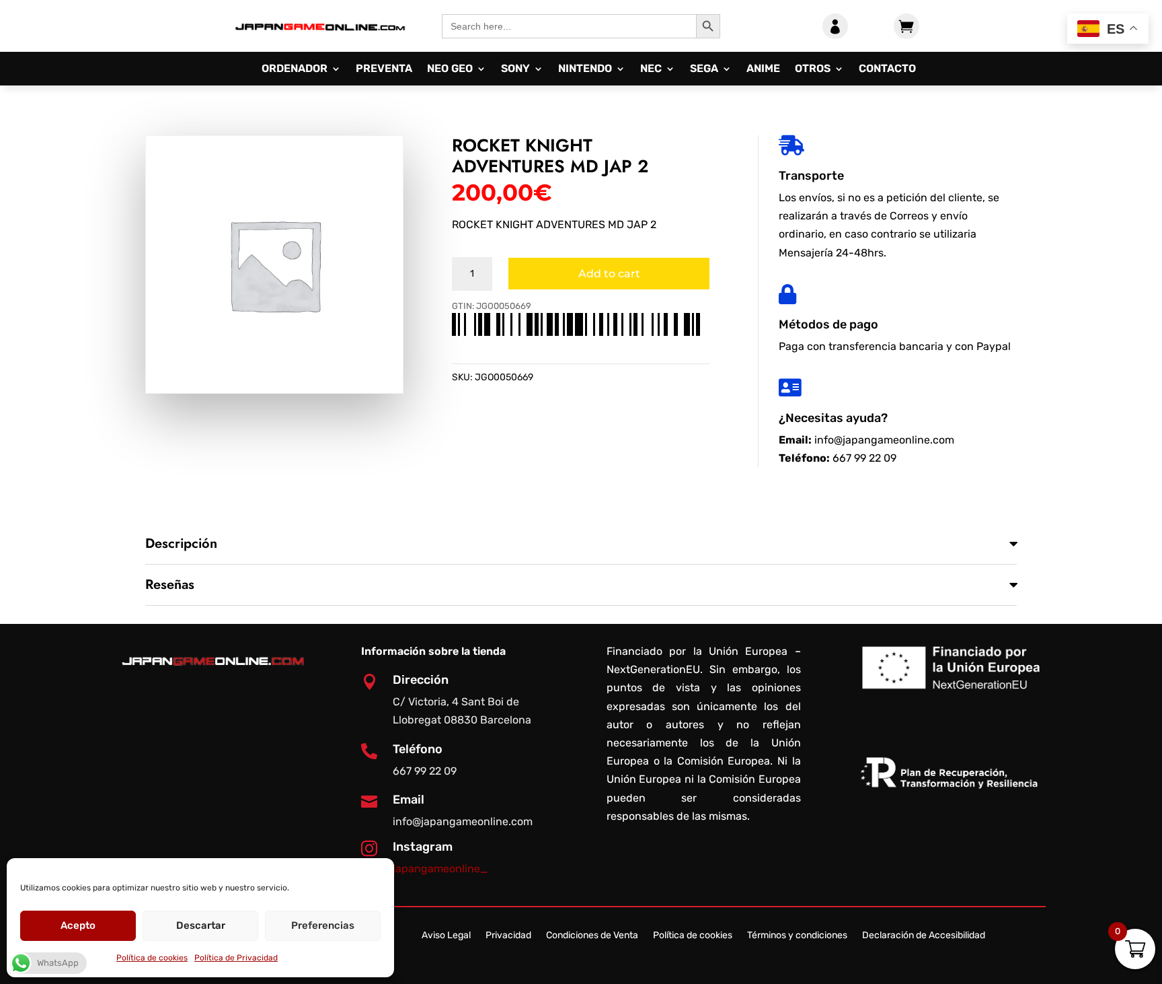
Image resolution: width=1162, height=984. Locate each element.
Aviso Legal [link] (446, 936)
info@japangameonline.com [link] (884, 439)
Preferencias (322, 925)
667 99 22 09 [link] (864, 458)
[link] (320, 40)
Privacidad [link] (508, 936)
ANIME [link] (763, 69)
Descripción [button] (181, 544)
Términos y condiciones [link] (797, 936)
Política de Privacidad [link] (236, 957)
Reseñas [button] (169, 585)
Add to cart (609, 273)
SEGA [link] (704, 69)
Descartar (200, 925)
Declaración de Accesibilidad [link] (923, 936)
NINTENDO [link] (585, 69)
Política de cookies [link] (152, 957)
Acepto (78, 925)
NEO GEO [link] (450, 69)
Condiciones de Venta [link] (592, 936)
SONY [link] (515, 69)
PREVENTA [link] (384, 69)
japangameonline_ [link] (440, 868)
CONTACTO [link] (887, 69)
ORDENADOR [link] (294, 69)
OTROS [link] (812, 69)
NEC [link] (651, 69)
